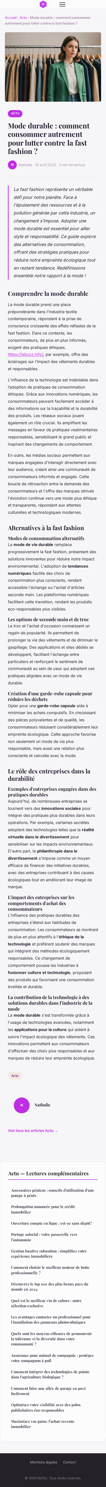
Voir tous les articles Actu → (33, 1130)
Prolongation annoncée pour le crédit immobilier (43, 1209)
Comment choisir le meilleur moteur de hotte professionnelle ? (50, 1270)
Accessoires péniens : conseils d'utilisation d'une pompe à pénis (52, 1193)
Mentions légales (43, 1462)
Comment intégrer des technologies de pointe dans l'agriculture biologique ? (50, 1374)
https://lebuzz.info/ (25, 354)
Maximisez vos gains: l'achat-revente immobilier (42, 1424)
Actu (23, 18)
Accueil (11, 18)
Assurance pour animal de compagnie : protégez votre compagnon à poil (52, 1358)
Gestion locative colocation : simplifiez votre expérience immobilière (49, 1253)
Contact (69, 1462)
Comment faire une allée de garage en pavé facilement (48, 1391)
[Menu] (62, 4)
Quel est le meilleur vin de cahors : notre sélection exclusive (46, 1303)
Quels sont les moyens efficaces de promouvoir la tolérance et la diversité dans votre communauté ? (51, 1339)
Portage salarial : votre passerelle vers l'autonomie (44, 1237)
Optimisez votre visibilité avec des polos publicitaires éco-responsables (46, 1407)
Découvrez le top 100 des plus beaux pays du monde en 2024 (49, 1286)
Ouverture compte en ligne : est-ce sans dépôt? (51, 1223)
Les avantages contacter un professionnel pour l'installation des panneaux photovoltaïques (51, 1319)
